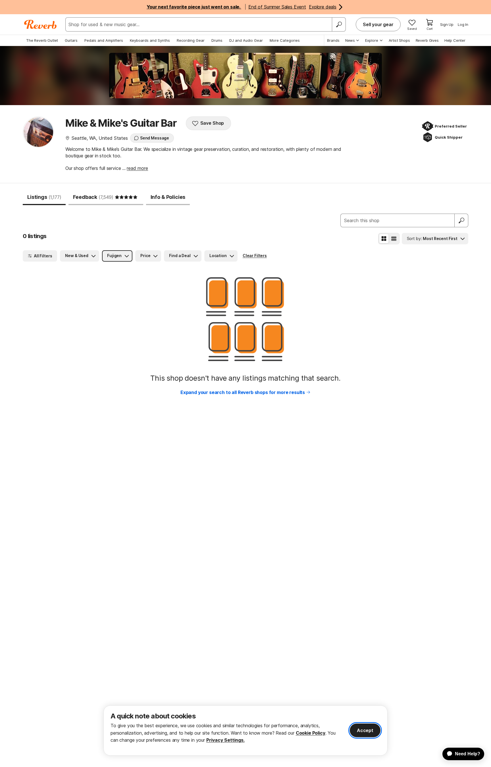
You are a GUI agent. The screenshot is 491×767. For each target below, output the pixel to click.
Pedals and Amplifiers (103, 40)
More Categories (285, 40)
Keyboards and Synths (150, 40)
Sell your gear (378, 24)
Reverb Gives (427, 40)
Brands (333, 40)
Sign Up (446, 24)
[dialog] (245, 730)
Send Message (154, 138)
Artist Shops (399, 40)
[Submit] (461, 220)
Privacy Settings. (225, 740)
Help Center (454, 40)
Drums (216, 40)
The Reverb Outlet (42, 40)
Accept (365, 730)
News (350, 40)
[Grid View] (383, 238)
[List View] (393, 238)
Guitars (71, 40)
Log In (463, 24)
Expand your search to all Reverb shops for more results (242, 392)
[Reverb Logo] (40, 24)
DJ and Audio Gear (246, 40)
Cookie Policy (310, 733)
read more (137, 168)
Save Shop (212, 123)
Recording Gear (191, 40)
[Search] (339, 24)
